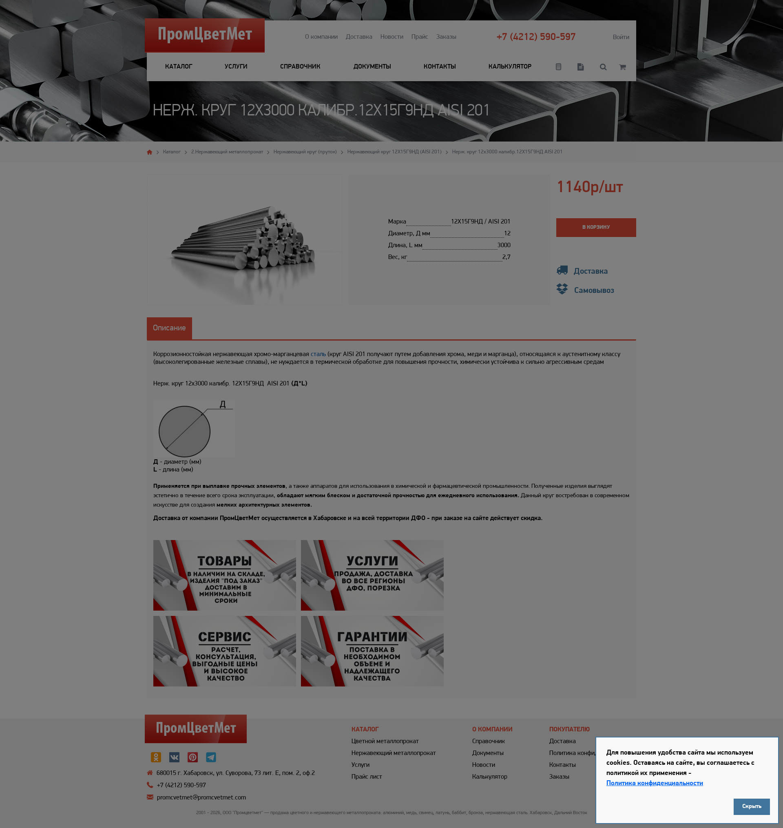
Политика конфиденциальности (654, 783)
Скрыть (751, 807)
